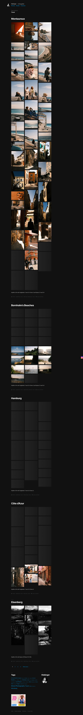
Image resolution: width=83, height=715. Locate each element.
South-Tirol (22, 683)
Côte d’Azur (17, 503)
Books (18, 5)
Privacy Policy (30, 711)
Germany (26, 494)
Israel (28, 679)
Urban (30, 686)
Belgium (19, 678)
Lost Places (19, 681)
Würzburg (14, 688)
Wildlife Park (33, 686)
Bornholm (26, 389)
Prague (18, 683)
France (26, 296)
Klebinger (13, 4)
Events (13, 679)
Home (12, 711)
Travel (22, 296)
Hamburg (16, 398)
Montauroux (18, 18)
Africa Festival (14, 678)
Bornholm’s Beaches (22, 305)
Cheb (28, 678)
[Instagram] (82, 357)
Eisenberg (16, 602)
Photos (13, 5)
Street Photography (18, 686)
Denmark (30, 389)
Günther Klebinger (18, 711)
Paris (12, 683)
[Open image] (17, 32)
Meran (30, 681)
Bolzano (23, 678)
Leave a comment (40, 296)
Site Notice (24, 711)
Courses (23, 5)
